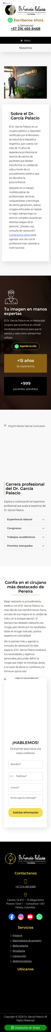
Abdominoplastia (22, 961)
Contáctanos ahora (20, 234)
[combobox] (11, 776)
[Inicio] (25, 14)
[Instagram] (21, 917)
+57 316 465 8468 (25, 28)
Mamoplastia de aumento (27, 940)
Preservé (17, 935)
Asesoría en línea (27, 1028)
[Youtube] (30, 917)
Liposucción (19, 955)
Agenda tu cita (28, 346)
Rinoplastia (19, 950)
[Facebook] (11, 917)
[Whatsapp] (39, 917)
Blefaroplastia (20, 945)
